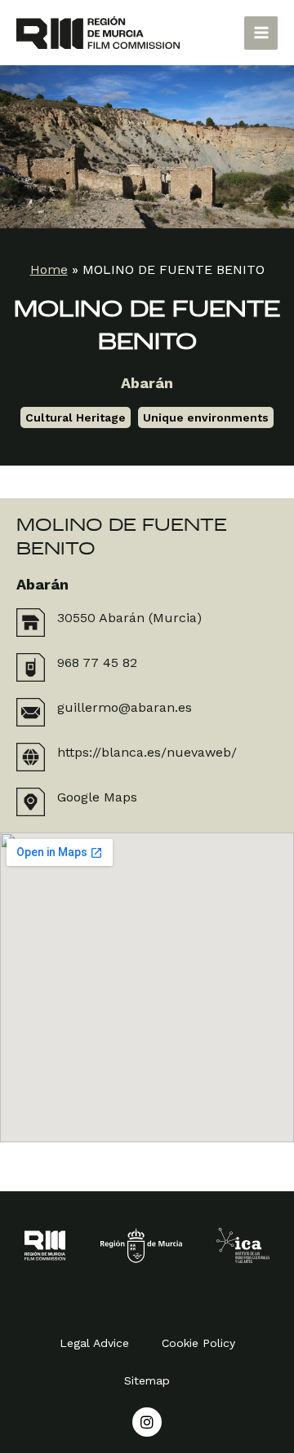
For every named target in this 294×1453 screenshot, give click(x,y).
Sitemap (147, 1380)
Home (49, 269)
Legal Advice (94, 1342)
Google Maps (97, 797)
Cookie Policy (198, 1342)
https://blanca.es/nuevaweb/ (147, 752)
